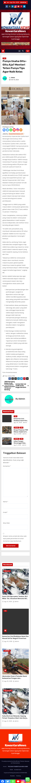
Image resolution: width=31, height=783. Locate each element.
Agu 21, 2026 (8, 721)
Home (5, 766)
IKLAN (11, 769)
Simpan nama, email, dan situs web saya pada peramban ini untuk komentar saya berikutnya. (15, 538)
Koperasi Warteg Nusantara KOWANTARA (15, 773)
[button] (23, 51)
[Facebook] (4, 129)
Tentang (18, 776)
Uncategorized (7, 690)
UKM (4, 58)
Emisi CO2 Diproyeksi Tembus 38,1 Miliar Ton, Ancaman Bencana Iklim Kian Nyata (15, 599)
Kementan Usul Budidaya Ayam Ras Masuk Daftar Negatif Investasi (15, 637)
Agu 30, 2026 (18, 422)
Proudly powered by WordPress (11, 761)
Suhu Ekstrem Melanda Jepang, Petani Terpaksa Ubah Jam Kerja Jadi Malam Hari (14, 718)
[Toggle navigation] (19, 51)
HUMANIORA (7, 571)
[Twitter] (7, 129)
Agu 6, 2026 (17, 445)
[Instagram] (17, 129)
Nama (5, 502)
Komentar (7, 466)
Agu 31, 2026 (8, 601)
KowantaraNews (15, 31)
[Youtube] (14, 129)
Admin (13, 77)
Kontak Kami (17, 769)
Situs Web (6, 523)
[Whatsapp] (10, 129)
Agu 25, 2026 (8, 681)
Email (5, 512)
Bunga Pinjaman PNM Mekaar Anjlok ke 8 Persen (21, 431)
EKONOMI (16, 427)
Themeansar (16, 763)
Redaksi (12, 776)
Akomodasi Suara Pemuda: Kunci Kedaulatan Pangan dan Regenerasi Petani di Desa (14, 678)
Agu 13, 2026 (17, 434)
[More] (20, 129)
